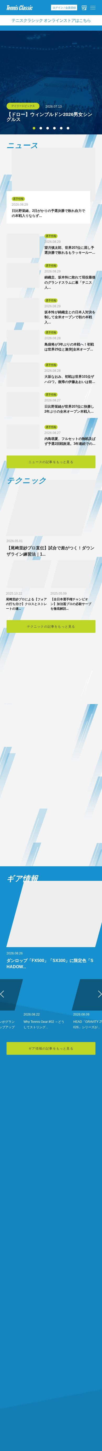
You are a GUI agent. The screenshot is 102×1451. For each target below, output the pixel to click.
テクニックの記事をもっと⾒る (51, 626)
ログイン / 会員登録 (64, 7)
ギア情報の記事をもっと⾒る (51, 1048)
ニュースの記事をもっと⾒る (51, 462)
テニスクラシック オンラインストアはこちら (51, 20)
